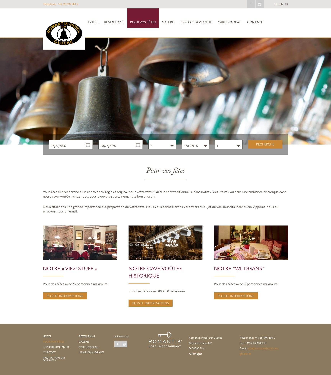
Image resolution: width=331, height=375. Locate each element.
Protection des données (54, 359)
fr (286, 4)
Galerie (168, 22)
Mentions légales (91, 352)
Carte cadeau (229, 22)
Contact (255, 22)
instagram (260, 4)
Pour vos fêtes (143, 22)
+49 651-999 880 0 (60, 4)
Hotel (93, 22)
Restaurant (114, 22)
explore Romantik (196, 22)
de (276, 4)
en (281, 4)
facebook (251, 4)
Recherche (265, 144)
